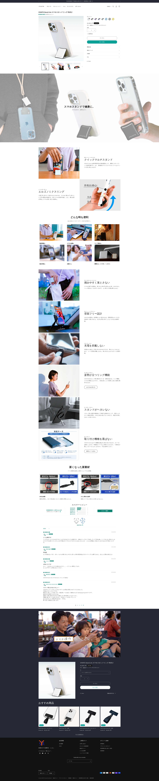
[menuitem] (49, 6)
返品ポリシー (83, 748)
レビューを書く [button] (105, 510)
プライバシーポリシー (105, 746)
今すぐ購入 (102, 42)
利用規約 (102, 743)
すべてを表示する (79, 734)
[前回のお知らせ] (39, 1)
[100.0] (82, 520)
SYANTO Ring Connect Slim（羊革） (107, 728)
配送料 (91, 25)
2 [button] (77, 605)
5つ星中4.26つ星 (57, 510)
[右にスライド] (82, 66)
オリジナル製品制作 (84, 746)
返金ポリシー (55, 778)
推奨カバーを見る (90, 451)
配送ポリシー (75, 778)
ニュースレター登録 (84, 753)
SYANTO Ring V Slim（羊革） (64, 728)
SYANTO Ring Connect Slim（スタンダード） (88, 728)
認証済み (79, 525)
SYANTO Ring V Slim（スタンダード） (46, 728)
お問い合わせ (83, 743)
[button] (113, 6)
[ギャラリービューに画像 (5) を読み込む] (77, 66)
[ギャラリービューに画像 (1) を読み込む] (45, 66)
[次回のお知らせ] (120, 1)
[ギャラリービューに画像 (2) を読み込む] (53, 66)
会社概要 (61, 743)
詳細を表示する (110, 693)
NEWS (60, 746)
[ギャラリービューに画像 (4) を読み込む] (69, 66)
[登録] (90, 761)
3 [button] (79, 605)
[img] (46, 532)
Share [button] (89, 61)
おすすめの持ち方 (90, 387)
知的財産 (102, 750)
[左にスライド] (40, 66)
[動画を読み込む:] (79, 634)
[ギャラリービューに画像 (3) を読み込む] (61, 66)
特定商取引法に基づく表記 (106, 748)
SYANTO (42, 778)
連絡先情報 (92, 778)
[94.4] (76, 520)
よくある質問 (83, 750)
